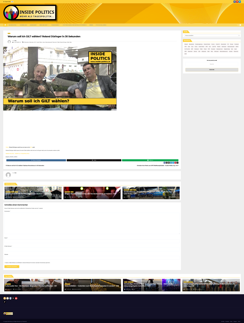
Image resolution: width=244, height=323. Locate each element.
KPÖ (207, 46)
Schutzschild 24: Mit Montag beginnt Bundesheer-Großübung (29, 194)
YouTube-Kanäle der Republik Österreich (75, 25)
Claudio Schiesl (207, 44)
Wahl (68, 42)
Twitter (231, 321)
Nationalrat (224, 46)
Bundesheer (191, 44)
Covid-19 (218, 44)
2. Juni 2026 (9, 289)
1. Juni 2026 (128, 289)
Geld (189, 46)
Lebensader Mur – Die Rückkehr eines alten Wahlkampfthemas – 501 (31, 286)
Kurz (210, 46)
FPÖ (185, 46)
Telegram (235, 321)
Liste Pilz (214, 46)
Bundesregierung (198, 44)
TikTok (239, 321)
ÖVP (185, 53)
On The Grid (187, 49)
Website (6, 254)
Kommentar (7, 211)
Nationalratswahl (48, 42)
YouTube (222, 321)
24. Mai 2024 (127, 197)
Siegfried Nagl (227, 49)
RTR (209, 49)
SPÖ (185, 51)
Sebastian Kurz (219, 49)
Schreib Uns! (23, 25)
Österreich (54, 42)
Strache (195, 51)
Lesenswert (33, 25)
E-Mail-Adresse (8, 246)
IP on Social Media (101, 25)
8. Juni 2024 (9, 197)
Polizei (205, 49)
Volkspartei (204, 51)
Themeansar (24, 321)
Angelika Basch (77, 289)
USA (199, 51)
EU (228, 44)
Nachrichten (12, 25)
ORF (192, 49)
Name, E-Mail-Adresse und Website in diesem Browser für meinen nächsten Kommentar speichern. (28, 262)
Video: (7, 147)
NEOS (237, 46)
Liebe (44, 42)
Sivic (15, 40)
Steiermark (190, 51)
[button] (237, 25)
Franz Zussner (17, 289)
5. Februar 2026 (189, 289)
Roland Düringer (63, 42)
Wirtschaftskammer (224, 51)
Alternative (31, 42)
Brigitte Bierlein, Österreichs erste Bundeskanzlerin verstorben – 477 (90, 194)
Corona (212, 44)
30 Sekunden (26, 42)
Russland (213, 49)
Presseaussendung (19, 197)
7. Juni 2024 (68, 197)
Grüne (196, 46)
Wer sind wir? (44, 25)
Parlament (197, 49)
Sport (235, 49)
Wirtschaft (216, 51)
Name (6, 237)
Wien (71, 42)
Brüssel (186, 44)
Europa (231, 44)
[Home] (5, 25)
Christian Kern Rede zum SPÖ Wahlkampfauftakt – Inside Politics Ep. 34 (157, 165)
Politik (58, 42)
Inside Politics (39, 42)
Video (9, 33)
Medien (218, 46)
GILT (35, 42)
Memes (91, 25)
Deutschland (223, 44)
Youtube (230, 51)
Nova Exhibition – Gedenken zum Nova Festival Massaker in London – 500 (92, 286)
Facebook (237, 44)
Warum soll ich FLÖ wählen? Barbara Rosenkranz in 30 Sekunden (25, 165)
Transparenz (55, 25)
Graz (192, 46)
